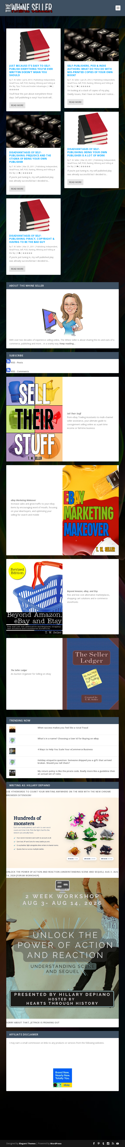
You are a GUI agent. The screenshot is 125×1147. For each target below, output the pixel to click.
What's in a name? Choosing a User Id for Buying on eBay (68, 738)
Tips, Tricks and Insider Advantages (31, 86)
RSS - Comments (20, 371)
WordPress (55, 1143)
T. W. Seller (16, 80)
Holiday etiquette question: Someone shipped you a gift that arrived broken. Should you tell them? (75, 761)
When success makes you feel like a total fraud (63, 727)
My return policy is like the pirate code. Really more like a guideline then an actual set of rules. (76, 772)
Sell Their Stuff (74, 413)
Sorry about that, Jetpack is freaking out (33, 1022)
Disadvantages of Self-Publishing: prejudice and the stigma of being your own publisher (30, 157)
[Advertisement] (62, 1116)
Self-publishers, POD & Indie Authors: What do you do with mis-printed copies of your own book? (90, 70)
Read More (17, 105)
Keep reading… (67, 343)
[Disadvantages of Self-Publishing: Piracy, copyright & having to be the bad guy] (33, 214)
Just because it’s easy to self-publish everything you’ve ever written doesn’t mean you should (31, 70)
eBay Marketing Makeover (23, 500)
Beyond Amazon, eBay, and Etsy (82, 591)
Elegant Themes (27, 1143)
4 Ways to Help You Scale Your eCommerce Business (65, 749)
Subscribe (112, 1139)
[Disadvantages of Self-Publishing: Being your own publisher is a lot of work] (91, 128)
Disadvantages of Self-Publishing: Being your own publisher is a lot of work (87, 152)
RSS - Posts (17, 362)
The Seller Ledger (19, 670)
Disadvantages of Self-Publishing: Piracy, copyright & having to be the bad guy (32, 239)
